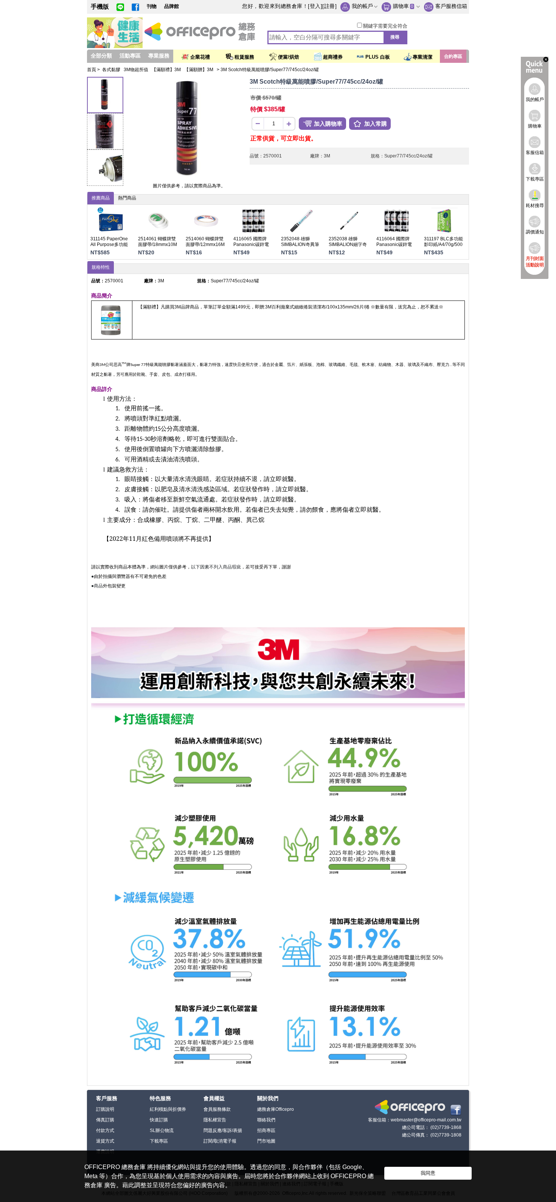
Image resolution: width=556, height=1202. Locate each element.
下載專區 (159, 1141)
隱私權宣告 (214, 1120)
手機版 (100, 6)
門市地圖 (266, 1141)
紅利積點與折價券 (168, 1109)
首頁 (91, 69)
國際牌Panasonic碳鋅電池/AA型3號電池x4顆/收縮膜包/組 (395, 247)
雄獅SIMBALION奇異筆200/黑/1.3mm (300, 244)
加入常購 (375, 123)
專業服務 (158, 56)
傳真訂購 (105, 1120)
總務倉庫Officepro (275, 1109)
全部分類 (101, 56)
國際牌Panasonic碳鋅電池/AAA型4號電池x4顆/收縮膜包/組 (251, 247)
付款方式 (105, 1130)
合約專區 (453, 56)
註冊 (329, 6)
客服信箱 (535, 152)
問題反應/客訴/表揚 (222, 1130)
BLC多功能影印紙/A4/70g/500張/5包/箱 (443, 244)
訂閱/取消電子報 (219, 1141)
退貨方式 (105, 1141)
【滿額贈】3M (199, 69)
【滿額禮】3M (167, 69)
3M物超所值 (136, 69)
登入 (315, 6)
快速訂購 (159, 1120)
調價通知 (535, 232)
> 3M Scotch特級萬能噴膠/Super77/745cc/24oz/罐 (268, 69)
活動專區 (130, 56)
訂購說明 (105, 1109)
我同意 (428, 1173)
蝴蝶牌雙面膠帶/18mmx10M (157, 241)
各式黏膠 (111, 69)
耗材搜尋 (535, 205)
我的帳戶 (362, 6)
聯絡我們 (266, 1120)
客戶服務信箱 (451, 6)
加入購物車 (328, 123)
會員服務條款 (217, 1109)
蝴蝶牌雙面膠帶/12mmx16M (205, 241)
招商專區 (266, 1130)
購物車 (401, 6)
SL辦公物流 (162, 1130)
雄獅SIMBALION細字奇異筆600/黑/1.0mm (348, 244)
